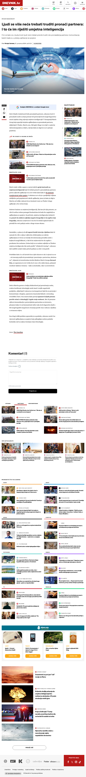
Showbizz (26, 8)
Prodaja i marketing (17, 769)
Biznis (67, 8)
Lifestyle (36, 8)
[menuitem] (75, 3)
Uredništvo (7, 769)
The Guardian (18, 332)
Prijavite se (32, 391)
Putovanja (47, 8)
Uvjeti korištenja (29, 769)
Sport (15, 8)
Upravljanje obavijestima (14, 773)
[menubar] (75, 3)
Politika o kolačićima (58, 769)
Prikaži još (29, 747)
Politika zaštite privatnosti (43, 769)
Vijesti (6, 8)
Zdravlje (57, 8)
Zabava (77, 8)
